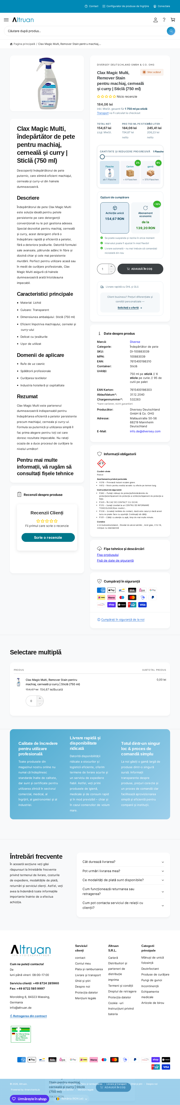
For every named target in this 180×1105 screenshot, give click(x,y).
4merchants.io (32, 1089)
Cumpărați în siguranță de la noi (122, 619)
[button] (6, 19)
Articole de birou (152, 1003)
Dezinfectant (150, 968)
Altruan (23, 1084)
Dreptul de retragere (122, 991)
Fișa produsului (108, 555)
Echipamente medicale (150, 994)
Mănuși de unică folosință (152, 960)
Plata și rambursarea (89, 969)
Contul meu (83, 963)
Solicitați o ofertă (128, 307)
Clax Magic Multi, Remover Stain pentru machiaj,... (69, 44)
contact (80, 957)
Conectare (164, 6)
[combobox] (90, 31)
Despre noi (82, 986)
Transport (103, 113)
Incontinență (149, 986)
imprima (113, 979)
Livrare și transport (88, 975)
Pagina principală (24, 44)
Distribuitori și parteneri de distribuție (117, 968)
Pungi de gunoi (151, 980)
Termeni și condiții (120, 985)
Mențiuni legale (85, 998)
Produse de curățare (155, 974)
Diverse (135, 341)
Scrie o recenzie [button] (48, 537)
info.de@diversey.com (145, 431)
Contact (93, 6)
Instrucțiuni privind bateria (121, 1011)
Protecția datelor (86, 992)
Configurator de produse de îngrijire (127, 6)
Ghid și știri (82, 981)
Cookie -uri (115, 1003)
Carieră (113, 957)
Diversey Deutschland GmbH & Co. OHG (126, 64)
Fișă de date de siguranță (115, 560)
